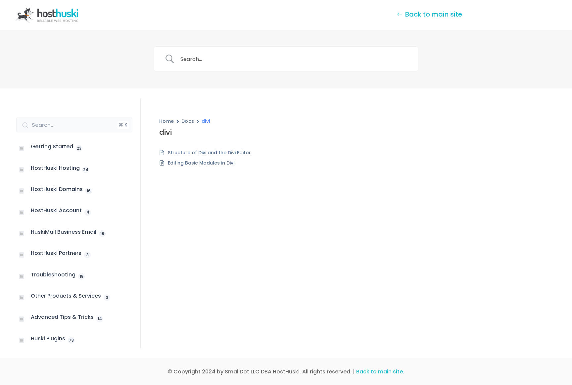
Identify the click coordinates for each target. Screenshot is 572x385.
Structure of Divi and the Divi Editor (209, 152)
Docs (187, 121)
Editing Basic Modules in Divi (201, 163)
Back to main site (433, 14)
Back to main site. (380, 371)
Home (166, 121)
